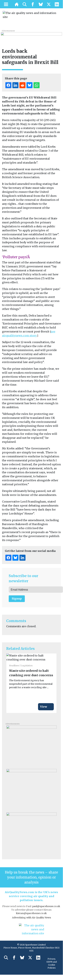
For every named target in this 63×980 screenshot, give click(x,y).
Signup (17, 598)
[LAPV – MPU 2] (31, 833)
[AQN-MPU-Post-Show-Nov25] (31, 745)
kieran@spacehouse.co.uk (31, 913)
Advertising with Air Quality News (31, 917)
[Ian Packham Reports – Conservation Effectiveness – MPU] (31, 789)
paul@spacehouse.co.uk (46, 906)
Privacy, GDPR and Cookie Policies (51, 963)
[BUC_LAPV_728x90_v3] (31, 35)
